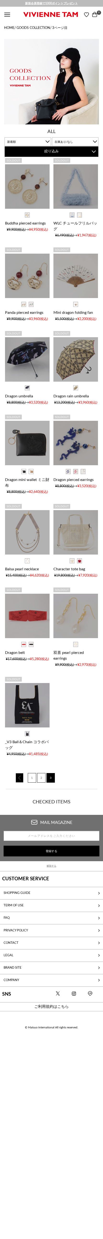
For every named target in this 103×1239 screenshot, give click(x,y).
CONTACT (11, 943)
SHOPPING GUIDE (17, 893)
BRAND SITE (13, 967)
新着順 (11, 141)
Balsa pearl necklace (22, 569)
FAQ (7, 917)
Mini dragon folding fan (73, 313)
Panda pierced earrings (24, 313)
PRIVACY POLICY (16, 930)
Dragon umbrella (19, 396)
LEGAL (8, 955)
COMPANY (11, 980)
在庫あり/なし (64, 141)
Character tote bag (69, 569)
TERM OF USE (14, 905)
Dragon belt (15, 653)
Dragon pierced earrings (73, 480)
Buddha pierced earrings (25, 223)
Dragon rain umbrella (71, 396)
